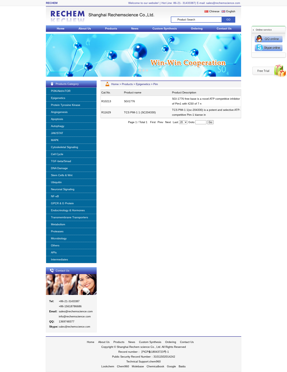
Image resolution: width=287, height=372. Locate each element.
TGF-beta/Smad (61, 161)
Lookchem (107, 366)
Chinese (214, 11)
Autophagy (57, 126)
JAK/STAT (57, 133)
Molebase (138, 366)
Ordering (197, 28)
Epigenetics (58, 97)
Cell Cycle (57, 154)
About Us (84, 28)
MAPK (55, 140)
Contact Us (224, 28)
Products (111, 28)
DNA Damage (59, 168)
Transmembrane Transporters (69, 217)
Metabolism (58, 224)
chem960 (155, 361)
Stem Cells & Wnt (61, 175)
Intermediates (59, 259)
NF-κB (55, 196)
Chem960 (123, 366)
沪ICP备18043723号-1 (154, 351)
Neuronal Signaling (62, 189)
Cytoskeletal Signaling (64, 147)
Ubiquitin (56, 182)
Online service (264, 29)
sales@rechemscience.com (76, 311)
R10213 (106, 101)
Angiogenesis (59, 112)
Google (171, 366)
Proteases (57, 231)
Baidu (182, 366)
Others (55, 245)
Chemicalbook (155, 366)
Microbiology (59, 238)
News (134, 28)
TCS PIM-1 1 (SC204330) (140, 112)
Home (60, 28)
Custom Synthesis (164, 28)
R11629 (106, 112)
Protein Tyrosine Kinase (65, 105)
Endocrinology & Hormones (68, 210)
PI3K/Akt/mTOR (60, 90)
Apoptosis (57, 119)
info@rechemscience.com (75, 316)
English (230, 11)
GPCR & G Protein (62, 203)
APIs (54, 252)
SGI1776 (129, 101)
